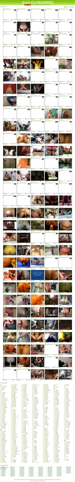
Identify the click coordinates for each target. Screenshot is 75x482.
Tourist (66, 411)
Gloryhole (24, 462)
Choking (13, 420)
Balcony (2, 433)
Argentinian (3, 417)
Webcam (66, 444)
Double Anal (24, 397)
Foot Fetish (24, 440)
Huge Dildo (35, 413)
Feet (23, 428)
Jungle (34, 437)
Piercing (45, 443)
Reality (56, 392)
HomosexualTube (41, 32)
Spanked (56, 442)
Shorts (55, 426)
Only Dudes (12, 467)
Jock (34, 436)
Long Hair (34, 457)
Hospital (34, 411)
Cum (12, 446)
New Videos (26, 479)
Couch (13, 440)
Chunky (13, 422)
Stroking (56, 455)
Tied (65, 403)
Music (45, 404)
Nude (45, 411)
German (24, 458)
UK (65, 420)
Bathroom (2, 444)
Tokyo (66, 408)
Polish (45, 450)
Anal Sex (2, 411)
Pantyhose (45, 430)
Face (23, 420)
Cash (13, 413)
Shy (55, 427)
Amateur (2, 398)
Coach (13, 431)
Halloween (34, 399)
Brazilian (13, 399)
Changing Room (14, 418)
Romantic (56, 401)
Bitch (2, 459)
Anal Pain (2, 410)
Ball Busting (3, 434)
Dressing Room (25, 403)
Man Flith (12, 468)
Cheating (13, 419)
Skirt (55, 430)
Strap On (56, 452)
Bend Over (3, 453)
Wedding (66, 445)
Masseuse (45, 387)
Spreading (56, 446)
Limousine (34, 453)
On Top (45, 419)
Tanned (66, 391)
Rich (55, 397)
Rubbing (56, 404)
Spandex (56, 440)
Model (45, 399)
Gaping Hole (24, 454)
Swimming (56, 462)
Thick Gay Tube (3, 469)
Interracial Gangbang (36, 425)
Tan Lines (66, 390)
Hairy (34, 398)
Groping (34, 390)
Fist (23, 435)
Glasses (24, 461)
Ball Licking (3, 435)
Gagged (24, 451)
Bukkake (13, 401)
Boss (12, 395)
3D (1, 387)
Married (45, 385)
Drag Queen (24, 402)
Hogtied (34, 407)
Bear (2, 448)
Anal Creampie (3, 404)
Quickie (56, 387)
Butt (12, 404)
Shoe (55, 423)
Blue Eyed (13, 390)
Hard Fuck (34, 402)
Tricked (66, 415)
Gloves (34, 384)
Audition (2, 427)
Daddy (13, 460)
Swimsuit (66, 384)
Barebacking (3, 440)
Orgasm (45, 421)
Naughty (45, 407)
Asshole (2, 425)
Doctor (24, 393)
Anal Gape (3, 408)
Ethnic (23, 414)
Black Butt (2, 461)
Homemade (35, 410)
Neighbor (45, 408)
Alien (2, 396)
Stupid (55, 457)
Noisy (45, 410)
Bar (1, 439)
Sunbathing (56, 460)
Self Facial (56, 415)
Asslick (2, 426)
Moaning (45, 398)
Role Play (56, 400)
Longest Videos (30, 479)
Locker (34, 456)
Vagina (66, 431)
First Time (24, 433)
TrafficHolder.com (58, 479)
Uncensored (67, 421)
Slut (55, 434)
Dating (24, 385)
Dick (23, 389)
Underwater (67, 423)
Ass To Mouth (3, 423)
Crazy (13, 443)
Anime (2, 415)
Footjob (24, 443)
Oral (44, 420)
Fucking (24, 447)
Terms (38, 479)
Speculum (56, 443)
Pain (44, 428)
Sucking (56, 459)
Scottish (56, 412)
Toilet (66, 407)
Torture (66, 410)
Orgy (44, 422)
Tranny (66, 413)
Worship (66, 452)
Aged (2, 395)
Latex (34, 446)
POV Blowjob (46, 456)
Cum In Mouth (14, 449)
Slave (55, 432)
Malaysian (45, 384)
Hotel (34, 412)
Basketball (2, 443)
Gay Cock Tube (3, 475)
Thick (66, 397)
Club (12, 430)
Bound (13, 396)
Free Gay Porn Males (5, 467)
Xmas (66, 456)
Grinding (34, 389)
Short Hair (56, 425)
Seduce (56, 414)
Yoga (66, 459)
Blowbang (13, 387)
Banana (2, 437)
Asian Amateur (3, 422)
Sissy (55, 428)
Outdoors (45, 424)
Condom (13, 437)
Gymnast (34, 394)
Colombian (13, 434)
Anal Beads (3, 403)
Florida (24, 438)
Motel (45, 401)
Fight (23, 430)
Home (34, 409)
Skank (55, 429)
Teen (66, 394)
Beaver (2, 449)
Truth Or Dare (67, 416)
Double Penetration (25, 400)
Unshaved (66, 427)
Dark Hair (24, 384)
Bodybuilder (14, 392)
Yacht (66, 458)
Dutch (23, 406)
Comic (13, 435)
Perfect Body (46, 436)
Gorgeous (34, 386)
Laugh (34, 448)
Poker (45, 448)
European (24, 415)
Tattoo (66, 392)
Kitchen (34, 442)
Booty (13, 394)
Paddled (45, 427)
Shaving (56, 422)
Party (44, 431)
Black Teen (13, 384)
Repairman (56, 394)
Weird (66, 446)
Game (23, 453)
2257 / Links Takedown (47, 479)
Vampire (66, 432)
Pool (44, 451)
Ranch (55, 389)
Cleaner (13, 427)
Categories (18, 479)
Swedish (56, 461)
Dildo (23, 390)
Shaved (56, 421)
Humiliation (35, 415)
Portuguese (45, 453)
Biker (2, 457)
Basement (2, 442)
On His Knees (46, 418)
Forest (23, 444)
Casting (13, 414)
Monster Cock (46, 400)
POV (44, 454)
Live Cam (34, 454)
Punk (55, 384)
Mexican (45, 394)
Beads (2, 447)
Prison (45, 457)
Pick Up (45, 441)
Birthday (2, 458)
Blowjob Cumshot (14, 389)
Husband (34, 418)
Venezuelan (67, 434)
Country (13, 441)
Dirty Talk (24, 392)
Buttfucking (13, 405)
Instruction (34, 423)
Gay (23, 456)
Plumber (45, 447)
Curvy (13, 455)
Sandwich (56, 408)
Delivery (24, 386)
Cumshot (13, 453)
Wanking (66, 441)
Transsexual (67, 414)
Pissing (45, 446)
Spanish (56, 441)
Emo (23, 410)
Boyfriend (13, 397)
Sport (55, 445)
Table (66, 388)
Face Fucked (24, 421)
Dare (12, 462)
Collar (13, 432)
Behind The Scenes (4, 451)
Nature (45, 406)
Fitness (24, 436)
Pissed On (45, 445)
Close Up (13, 429)
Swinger (66, 385)
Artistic (2, 420)
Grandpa (34, 388)
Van (65, 433)
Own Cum (45, 425)
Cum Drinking (14, 447)
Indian (34, 420)
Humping (34, 416)
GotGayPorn (70, 19)
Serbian (56, 419)
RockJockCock (14, 19)
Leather (34, 450)
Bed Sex (2, 450)
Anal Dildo (2, 405)
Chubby (13, 421)
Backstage (2, 431)
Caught (13, 415)
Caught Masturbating (15, 416)
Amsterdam (3, 402)
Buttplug (13, 406)
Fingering (24, 432)
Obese (45, 415)
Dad (12, 459)
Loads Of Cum (35, 455)
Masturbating (46, 389)
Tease (66, 393)
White (66, 448)
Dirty (23, 391)
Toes (66, 406)
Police (45, 449)
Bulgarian (13, 402)
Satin (55, 409)
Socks (55, 438)
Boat (12, 391)
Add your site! (13, 470)
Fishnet (24, 434)
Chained (13, 417)
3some (2, 388)
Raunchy (56, 390)
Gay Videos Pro (3, 472)
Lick (33, 451)
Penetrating (45, 434)
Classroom (13, 426)
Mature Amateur (46, 392)
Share (55, 420)
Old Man (45, 417)
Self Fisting (56, 416)
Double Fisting (25, 399)
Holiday (34, 408)
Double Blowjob (25, 398)
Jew (33, 434)
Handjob (34, 400)
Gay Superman (13, 466)
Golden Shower (35, 385)
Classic (13, 425)
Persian (45, 437)
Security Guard (57, 413)
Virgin (66, 437)
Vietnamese (67, 436)
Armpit (2, 418)
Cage (13, 409)
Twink (66, 417)
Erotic (23, 413)
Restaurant (56, 395)
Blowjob (13, 388)
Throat (66, 400)
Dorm (23, 396)
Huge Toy (34, 414)
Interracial (34, 424)
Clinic (13, 428)
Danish (13, 461)
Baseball (2, 441)
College (13, 433)
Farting (24, 426)
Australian (2, 428)
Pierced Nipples (46, 442)
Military (45, 395)
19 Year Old (3, 386)
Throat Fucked (67, 401)
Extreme (24, 418)
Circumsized (14, 423)
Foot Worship (25, 441)
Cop (12, 439)
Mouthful (45, 402)
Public (45, 460)
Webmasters (53, 479)
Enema (24, 412)
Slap (55, 431)
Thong (66, 399)
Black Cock (3, 462)
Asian (2, 421)
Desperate (24, 388)
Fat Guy (24, 427)
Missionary (45, 397)
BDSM (2, 446)
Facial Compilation (25, 423)
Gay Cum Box (3, 471)
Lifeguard (34, 452)
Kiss (33, 441)
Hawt (34, 404)
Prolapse (45, 458)
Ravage (56, 391)
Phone (45, 439)
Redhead (56, 393)
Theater (66, 396)
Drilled (24, 404)
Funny (23, 448)
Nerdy (45, 409)
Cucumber (13, 445)
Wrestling (66, 453)
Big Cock (2, 456)
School (56, 410)
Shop (55, 424)
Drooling (24, 405)
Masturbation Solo (46, 390)
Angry (2, 413)
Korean (34, 443)
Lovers (34, 459)
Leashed (34, 449)
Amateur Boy (13, 469)
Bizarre (2, 460)
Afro (2, 394)
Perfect (45, 435)
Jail (33, 431)
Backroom (2, 430)
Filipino (24, 431)
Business (13, 403)
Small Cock (56, 435)
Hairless (34, 397)
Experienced (24, 417)
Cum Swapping (14, 451)
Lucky (34, 460)
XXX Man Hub (4, 468)
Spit (55, 444)
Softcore (56, 439)
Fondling (24, 439)
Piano (45, 440)
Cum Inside (13, 450)
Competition (14, 436)
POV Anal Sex (46, 455)
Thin (65, 398)
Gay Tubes (3, 476)
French (24, 446)
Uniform (66, 426)
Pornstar (45, 452)
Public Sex (45, 461)
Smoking (56, 436)
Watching (66, 442)
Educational (24, 409)
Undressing (67, 425)
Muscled (45, 403)
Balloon (2, 436)
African (2, 393)
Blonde (13, 386)
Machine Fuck (35, 462)
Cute (12, 456)
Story (55, 449)
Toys (65, 412)
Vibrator (66, 435)
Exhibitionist (24, 416)
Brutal (13, 400)
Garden (24, 455)
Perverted (45, 438)
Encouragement (25, 411)
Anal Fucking (3, 407)
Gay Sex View (3, 470)
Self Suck (56, 417)
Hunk (34, 417)
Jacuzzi (34, 430)
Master (45, 388)
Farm (23, 425)
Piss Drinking (46, 444)
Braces (13, 398)
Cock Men (3, 466)
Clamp (13, 424)
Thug (66, 402)
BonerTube (28, 19)
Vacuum (66, 430)
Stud (55, 456)
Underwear (66, 424)
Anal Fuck (2, 406)
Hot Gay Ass (3, 474)
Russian (56, 405)
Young (66, 460)
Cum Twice (13, 452)
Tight (66, 404)
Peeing (45, 433)
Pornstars (35, 479)
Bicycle (2, 454)
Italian (34, 428)
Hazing (34, 405)
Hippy (34, 406)
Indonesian (35, 421)
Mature (45, 391)
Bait (1, 432)
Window (66, 450)
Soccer (56, 437)
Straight (56, 450)
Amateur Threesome (4, 400)
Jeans (34, 433)
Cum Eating (13, 448)
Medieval (45, 393)
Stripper (56, 454)
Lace (34, 445)
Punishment (45, 462)
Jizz (33, 435)
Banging (2, 438)
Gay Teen (24, 457)
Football (24, 442)
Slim (55, 433)
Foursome (24, 445)
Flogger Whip (25, 437)
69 (1, 389)
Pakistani (45, 429)
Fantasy (24, 424)
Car (12, 412)
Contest (13, 438)
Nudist (45, 412)
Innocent (34, 422)
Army (2, 419)
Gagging (24, 452)
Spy (55, 447)
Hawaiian (34, 403)
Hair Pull (34, 396)
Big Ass (2, 455)
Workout (66, 451)
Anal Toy (2, 412)
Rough (56, 402)
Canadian (13, 410)
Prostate (45, 459)
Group (34, 391)
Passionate (45, 432)
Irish (33, 427)
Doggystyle (24, 394)
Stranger (56, 451)
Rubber (56, 403)
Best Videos (22, 479)
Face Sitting (24, 422)
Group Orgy (35, 392)
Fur (23, 449)
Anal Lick (2, 409)
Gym (34, 393)
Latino (34, 447)
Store (55, 448)
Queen (56, 386)
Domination (24, 395)
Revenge (56, 396)
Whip (66, 447)
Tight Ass (66, 405)
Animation (2, 414)
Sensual (56, 418)
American (2, 401)
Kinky (34, 440)
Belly (2, 452)
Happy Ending (35, 401)
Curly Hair (13, 454)
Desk (23, 387)
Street (55, 453)
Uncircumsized (67, 422)
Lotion (34, 458)
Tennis (66, 395)
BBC (2, 445)
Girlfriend (24, 460)
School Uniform (57, 411)
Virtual (66, 438)
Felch (23, 429)
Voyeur (66, 439)
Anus (2, 416)
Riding (55, 398)
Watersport (66, 443)
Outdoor (45, 423)
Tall (65, 389)
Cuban (13, 444)
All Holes (2, 397)
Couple (13, 442)
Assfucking (3, 424)
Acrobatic (2, 392)
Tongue (66, 409)
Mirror (45, 396)
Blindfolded (13, 385)
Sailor (55, 407)
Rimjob (56, 399)
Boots (13, 393)
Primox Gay (3, 473)
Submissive (56, 458)
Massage (45, 386)
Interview (34, 426)
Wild (65, 449)
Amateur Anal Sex (4, 399)
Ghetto (24, 459)
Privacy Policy (41, 479)
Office (45, 416)
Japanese (34, 432)
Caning (13, 411)
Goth (34, 387)
